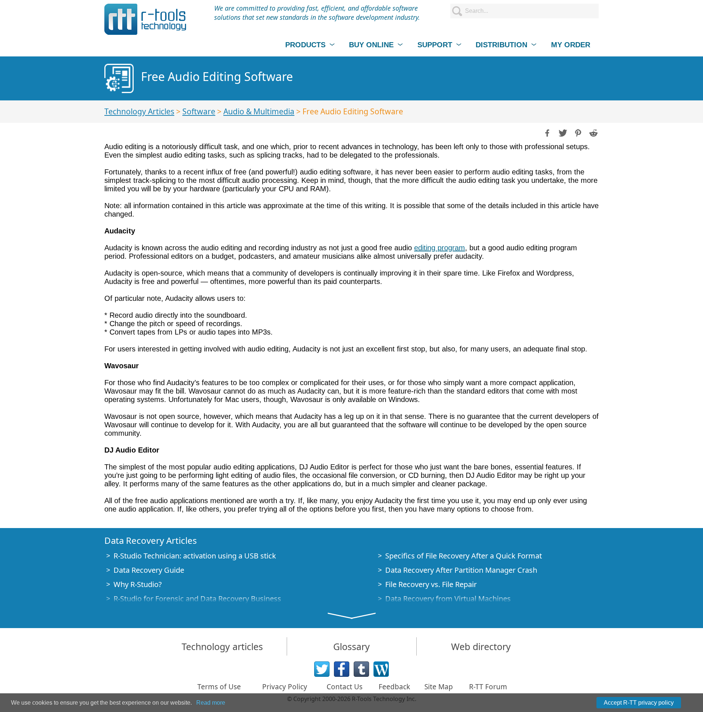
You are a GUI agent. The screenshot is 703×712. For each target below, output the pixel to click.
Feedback (394, 686)
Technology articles (222, 646)
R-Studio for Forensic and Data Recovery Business (197, 599)
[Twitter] (322, 669)
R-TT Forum (488, 686)
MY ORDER (570, 45)
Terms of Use (219, 686)
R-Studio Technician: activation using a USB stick (195, 556)
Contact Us (344, 686)
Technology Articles (139, 111)
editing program (439, 248)
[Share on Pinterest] (577, 132)
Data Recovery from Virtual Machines (448, 599)
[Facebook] (341, 669)
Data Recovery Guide (149, 570)
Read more (210, 703)
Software (198, 111)
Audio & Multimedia (258, 111)
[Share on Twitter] (562, 132)
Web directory (481, 646)
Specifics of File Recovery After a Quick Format (463, 556)
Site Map (438, 686)
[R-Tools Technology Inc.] (145, 19)
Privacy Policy (284, 686)
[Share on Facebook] (547, 132)
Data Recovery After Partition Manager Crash (461, 570)
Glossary (351, 646)
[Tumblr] (361, 669)
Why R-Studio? (138, 584)
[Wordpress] (381, 669)
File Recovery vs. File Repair (431, 584)
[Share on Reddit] (593, 132)
